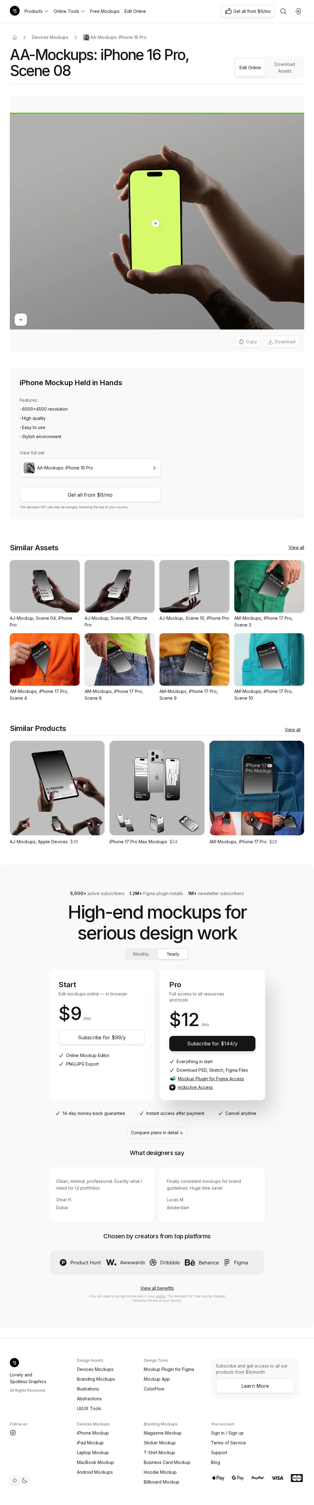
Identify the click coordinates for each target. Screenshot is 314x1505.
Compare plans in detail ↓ (157, 1132)
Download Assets (284, 67)
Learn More (255, 1386)
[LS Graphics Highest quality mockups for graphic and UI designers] (15, 11)
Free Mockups (105, 11)
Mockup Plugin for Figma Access (211, 1078)
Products (34, 11)
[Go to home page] (15, 37)
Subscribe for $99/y (102, 1037)
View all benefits (157, 1288)
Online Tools (66, 11)
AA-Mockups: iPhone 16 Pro (118, 37)
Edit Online (135, 11)
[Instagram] (13, 1433)
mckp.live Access (195, 1087)
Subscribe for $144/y (212, 1043)
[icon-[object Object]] (283, 11)
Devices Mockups (50, 37)
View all (296, 547)
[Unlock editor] (157, 225)
